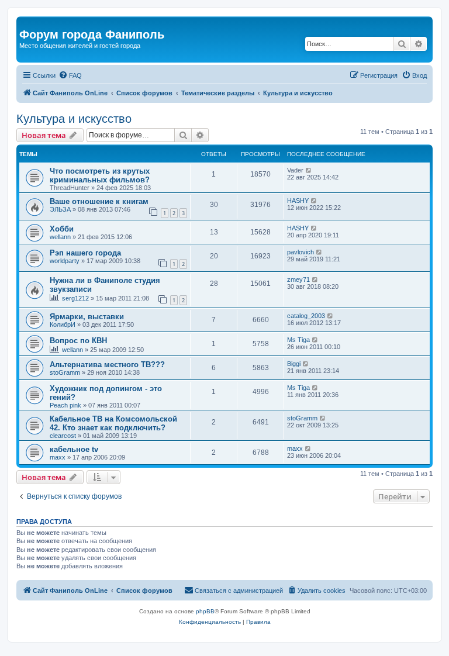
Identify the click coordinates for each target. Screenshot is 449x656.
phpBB (205, 611)
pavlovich (300, 252)
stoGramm (65, 372)
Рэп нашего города (85, 252)
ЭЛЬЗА (60, 209)
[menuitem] (70, 75)
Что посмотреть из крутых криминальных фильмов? (100, 175)
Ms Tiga (298, 339)
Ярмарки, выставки (87, 316)
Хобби (62, 229)
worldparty (65, 260)
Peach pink (65, 405)
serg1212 (75, 298)
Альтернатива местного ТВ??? (107, 364)
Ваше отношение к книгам (99, 201)
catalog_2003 (306, 315)
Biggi (294, 363)
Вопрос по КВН (78, 340)
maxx (57, 457)
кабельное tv (74, 449)
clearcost (63, 435)
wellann (60, 236)
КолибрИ (62, 324)
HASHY (298, 200)
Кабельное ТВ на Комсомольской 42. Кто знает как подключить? (113, 423)
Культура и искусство (74, 118)
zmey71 (298, 279)
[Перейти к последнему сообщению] (309, 170)
